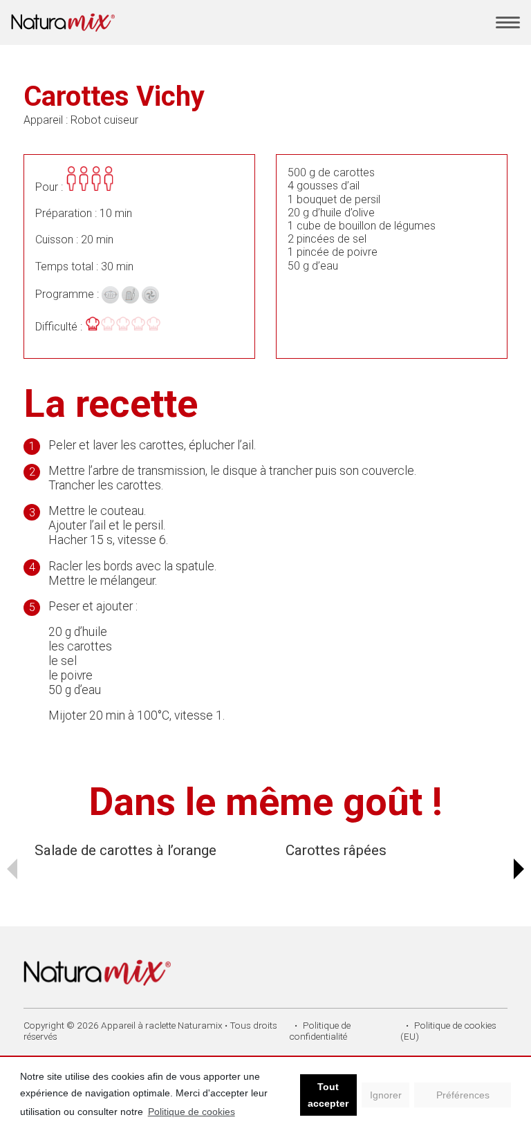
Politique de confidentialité (320, 1031)
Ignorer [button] (386, 1095)
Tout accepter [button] (328, 1095)
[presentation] (12, 869)
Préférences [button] (463, 1095)
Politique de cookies (191, 1111)
